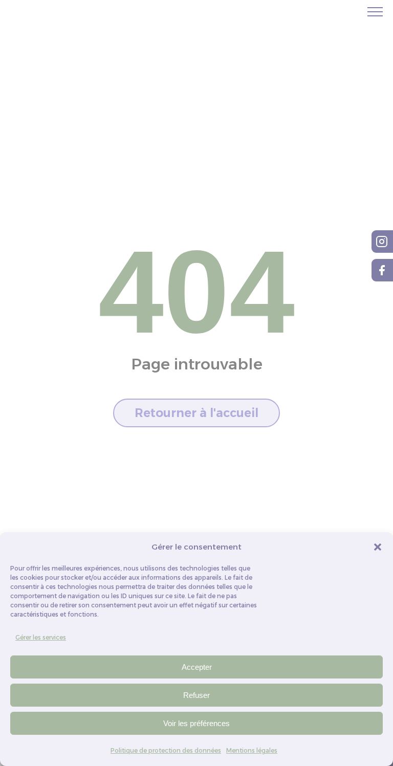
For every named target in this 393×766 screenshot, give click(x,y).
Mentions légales (251, 750)
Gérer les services (40, 637)
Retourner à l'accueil (196, 413)
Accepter (197, 667)
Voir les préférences (196, 723)
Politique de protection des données (166, 750)
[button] (378, 547)
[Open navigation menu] (375, 12)
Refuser (196, 695)
